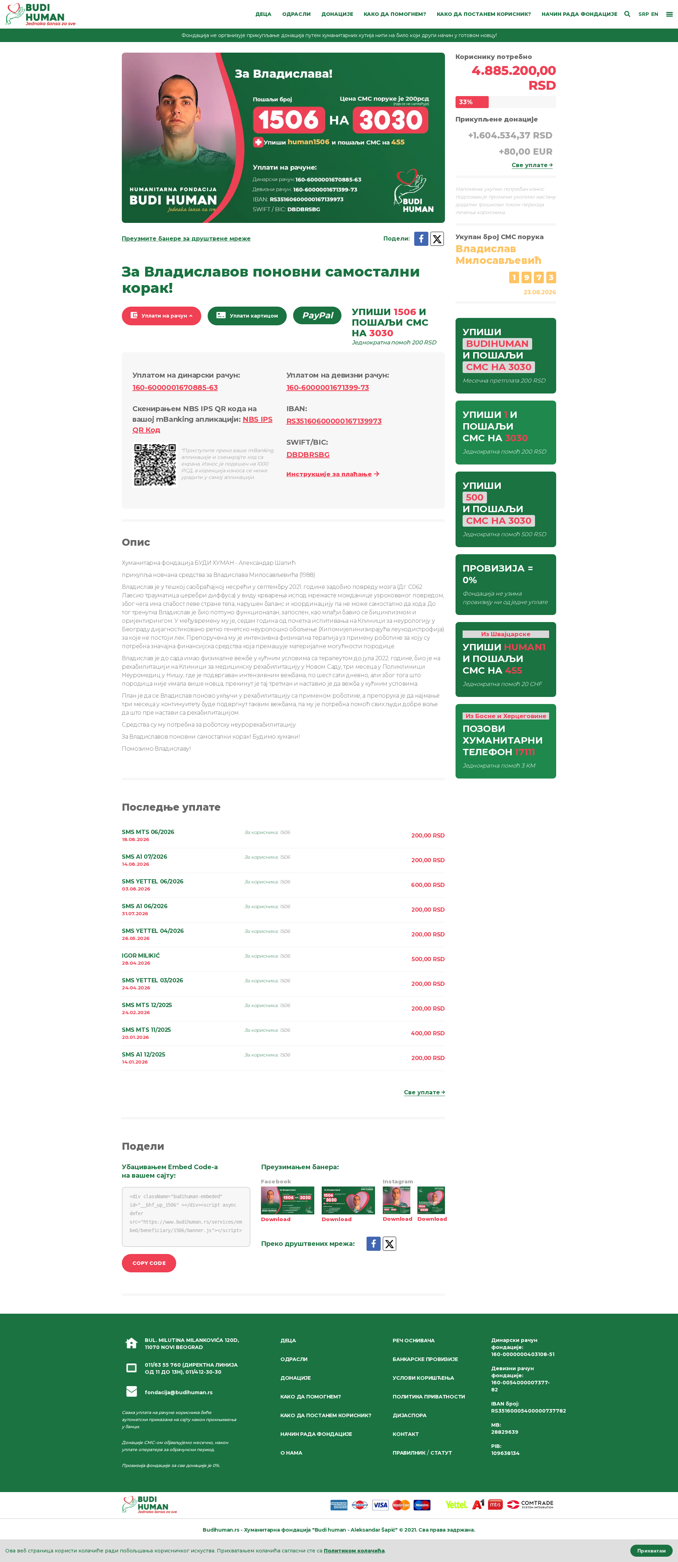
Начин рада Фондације (316, 1434)
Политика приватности (429, 1397)
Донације (295, 1378)
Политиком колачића (354, 1551)
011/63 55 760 (163, 1365)
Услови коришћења (423, 1378)
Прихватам (651, 1551)
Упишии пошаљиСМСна (394, 326)
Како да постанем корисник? (325, 1415)
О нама (291, 1453)
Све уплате (422, 1092)
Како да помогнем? (310, 1397)
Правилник (409, 1453)
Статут (441, 1453)
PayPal (317, 315)
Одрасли (294, 1359)
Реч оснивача (414, 1340)
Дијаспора (410, 1415)
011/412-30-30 (203, 1372)
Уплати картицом (254, 316)
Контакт (405, 1434)
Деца (288, 1340)
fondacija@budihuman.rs (179, 1392)
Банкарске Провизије (425, 1359)
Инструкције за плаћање (329, 474)
